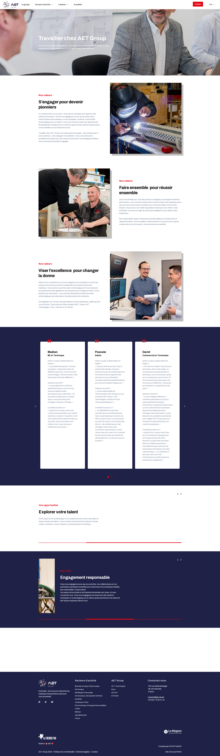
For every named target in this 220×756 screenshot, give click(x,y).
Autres (77, 718)
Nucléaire (78, 699)
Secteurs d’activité (42, 5)
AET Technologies (118, 686)
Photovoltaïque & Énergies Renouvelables (90, 705)
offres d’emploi (68, 304)
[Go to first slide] (180, 494)
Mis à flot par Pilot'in (173, 752)
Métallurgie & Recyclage (84, 692)
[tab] (108, 477)
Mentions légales (83, 752)
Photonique (79, 689)
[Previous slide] (177, 494)
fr (210, 5)
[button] (110, 515)
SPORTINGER (175, 746)
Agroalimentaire (81, 715)
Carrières (62, 5)
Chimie (77, 709)
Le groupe (25, 5)
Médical (78, 712)
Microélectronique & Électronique (87, 686)
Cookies (94, 752)
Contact (198, 4)
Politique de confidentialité (64, 752)
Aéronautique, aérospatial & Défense (88, 696)
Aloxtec (59, 307)
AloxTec (114, 692)
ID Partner (69, 307)
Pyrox (52, 307)
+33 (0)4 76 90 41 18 (156, 700)
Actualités (78, 5)
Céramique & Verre (81, 702)
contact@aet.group (156, 697)
